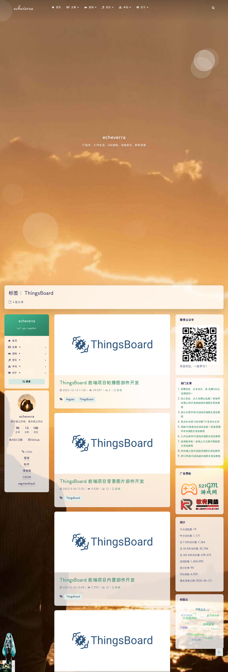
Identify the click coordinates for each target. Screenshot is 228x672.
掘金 (27, 458)
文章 (14, 347)
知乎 (27, 464)
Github (35, 439)
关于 (14, 373)
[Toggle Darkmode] (219, 652)
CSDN (27, 477)
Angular (70, 399)
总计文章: (185, 568)
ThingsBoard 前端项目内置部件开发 (97, 580)
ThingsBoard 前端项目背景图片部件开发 (102, 481)
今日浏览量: (186, 529)
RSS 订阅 (17, 439)
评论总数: (185, 574)
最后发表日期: (188, 580)
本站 (14, 366)
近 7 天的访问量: (189, 542)
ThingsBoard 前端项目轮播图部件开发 (99, 383)
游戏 (14, 353)
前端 (119, 390)
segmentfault (26, 483)
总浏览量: (185, 561)
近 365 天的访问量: (190, 555)
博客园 (27, 470)
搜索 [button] (28, 381)
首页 (14, 340)
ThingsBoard (86, 399)
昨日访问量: (186, 536)
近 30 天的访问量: (189, 548)
